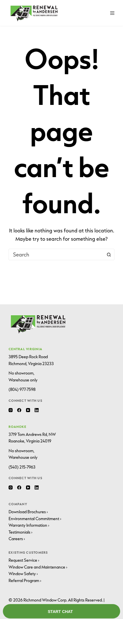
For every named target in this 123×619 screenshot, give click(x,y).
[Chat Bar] (61, 611)
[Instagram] (11, 410)
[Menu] (112, 13)
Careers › (17, 538)
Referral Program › (25, 580)
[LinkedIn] (37, 410)
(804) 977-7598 (22, 389)
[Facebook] (19, 410)
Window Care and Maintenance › (38, 567)
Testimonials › (20, 532)
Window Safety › (23, 573)
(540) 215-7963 (22, 467)
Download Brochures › (28, 511)
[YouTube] (28, 410)
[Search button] (108, 254)
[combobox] (56, 254)
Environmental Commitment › (35, 518)
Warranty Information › (29, 525)
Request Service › (24, 560)
